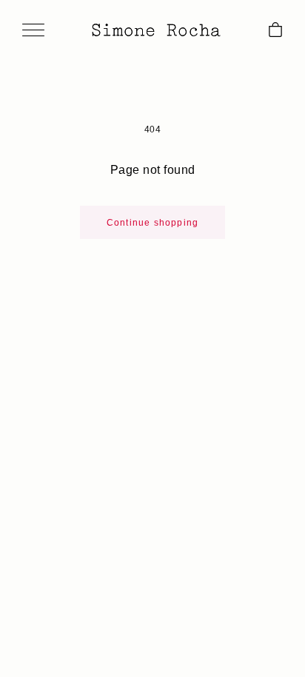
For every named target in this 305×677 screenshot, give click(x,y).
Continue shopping (152, 223)
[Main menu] (33, 31)
